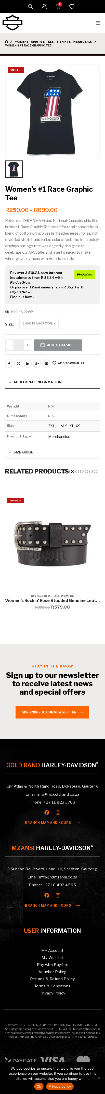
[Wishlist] (72, 6)
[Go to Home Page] (6, 42)
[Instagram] (58, 812)
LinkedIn (28, 364)
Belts (35, 595)
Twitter (18, 364)
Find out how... (22, 297)
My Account (52, 950)
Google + (37, 364)
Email (46, 364)
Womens (67, 595)
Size (9, 324)
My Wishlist (52, 957)
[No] (98, 1078)
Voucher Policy (52, 972)
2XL (51, 426)
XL (71, 426)
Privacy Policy (52, 993)
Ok (39, 1086)
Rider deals (50, 595)
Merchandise (59, 436)
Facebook (9, 364)
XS (78, 426)
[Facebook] (46, 812)
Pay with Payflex (52, 964)
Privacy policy (60, 1086)
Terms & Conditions (52, 986)
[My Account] (44, 6)
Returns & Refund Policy (52, 979)
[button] (31, 6)
